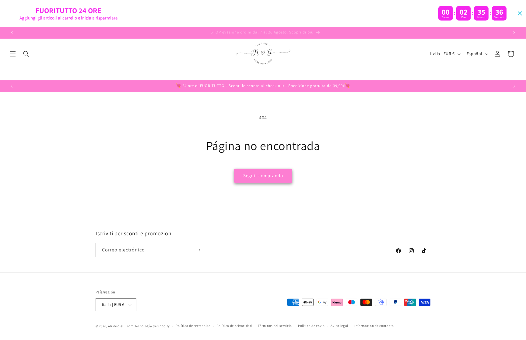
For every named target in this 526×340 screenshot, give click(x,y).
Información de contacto (374, 326)
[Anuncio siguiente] (514, 32)
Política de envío (311, 326)
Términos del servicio (275, 326)
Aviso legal (339, 326)
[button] (12, 54)
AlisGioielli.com (121, 326)
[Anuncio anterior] (12, 32)
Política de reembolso (193, 326)
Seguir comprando (263, 175)
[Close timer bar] (519, 13)
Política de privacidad (234, 326)
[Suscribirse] (198, 250)
